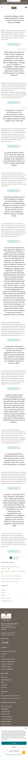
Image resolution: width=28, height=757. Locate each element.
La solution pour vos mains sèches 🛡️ (10, 576)
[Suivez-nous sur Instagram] (5, 643)
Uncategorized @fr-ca (6, 601)
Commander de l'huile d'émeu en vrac (10, 698)
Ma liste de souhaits (6, 679)
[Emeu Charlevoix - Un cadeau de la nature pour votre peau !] (14, 7)
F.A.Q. (2, 656)
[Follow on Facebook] (2, 643)
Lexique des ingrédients (7, 669)
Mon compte (4, 677)
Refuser (14, 747)
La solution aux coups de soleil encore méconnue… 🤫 (11, 567)
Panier (2, 682)
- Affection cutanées (6, 724)
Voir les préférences (14, 751)
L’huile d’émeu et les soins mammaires (11, 578)
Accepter (14, 743)
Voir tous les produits (6, 706)
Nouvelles (3, 595)
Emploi (3, 592)
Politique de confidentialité (17, 754)
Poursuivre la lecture (14, 44)
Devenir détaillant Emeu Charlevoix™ (10, 695)
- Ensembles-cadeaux (6, 719)
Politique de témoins (8, 754)
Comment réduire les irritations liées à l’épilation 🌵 (13, 572)
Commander (4, 684)
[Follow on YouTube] (7, 643)
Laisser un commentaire (22, 49)
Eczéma (3, 590)
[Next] (17, 558)
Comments (24, 107)
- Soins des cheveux (6, 716)
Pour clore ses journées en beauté (10, 581)
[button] (26, 728)
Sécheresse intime (6, 598)
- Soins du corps (5, 714)
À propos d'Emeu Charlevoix (8, 651)
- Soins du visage (5, 711)
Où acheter (4, 654)
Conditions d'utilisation (7, 664)
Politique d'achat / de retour (8, 659)
